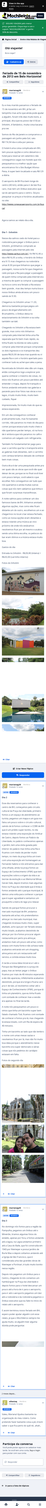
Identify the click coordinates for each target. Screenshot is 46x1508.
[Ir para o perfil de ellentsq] (5, 1453)
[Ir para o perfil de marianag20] (5, 91)
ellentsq (13, 1452)
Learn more (5, 6)
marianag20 (15, 90)
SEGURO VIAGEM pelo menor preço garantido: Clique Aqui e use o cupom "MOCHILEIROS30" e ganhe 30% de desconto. (18, 27)
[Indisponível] (23, 568)
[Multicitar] (3, 1194)
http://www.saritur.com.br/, (15, 253)
